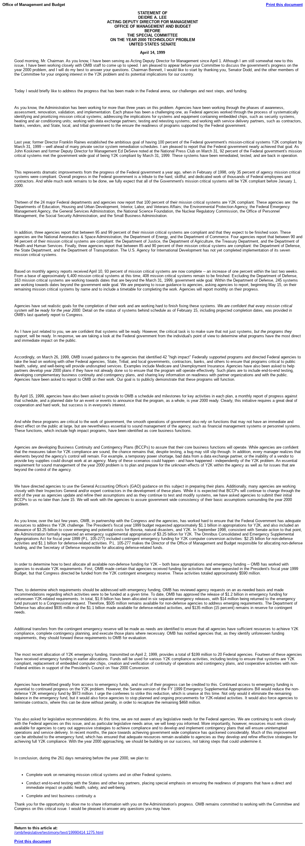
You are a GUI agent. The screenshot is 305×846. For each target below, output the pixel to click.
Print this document (284, 4)
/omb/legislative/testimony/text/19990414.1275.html (58, 832)
